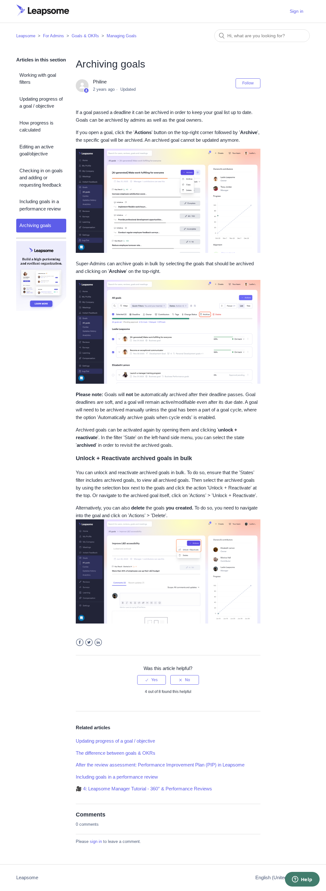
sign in (96, 841)
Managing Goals (122, 35)
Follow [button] (248, 83)
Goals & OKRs (85, 35)
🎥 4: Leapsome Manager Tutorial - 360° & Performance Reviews (144, 788)
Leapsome (25, 35)
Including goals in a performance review (40, 205)
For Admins (53, 35)
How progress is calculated (36, 126)
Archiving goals (35, 225)
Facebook (80, 642)
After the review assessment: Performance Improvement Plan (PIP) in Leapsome (160, 764)
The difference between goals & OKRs (115, 753)
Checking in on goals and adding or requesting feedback (41, 178)
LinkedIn (98, 642)
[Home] (42, 14)
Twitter (89, 642)
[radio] (151, 680)
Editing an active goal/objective (36, 150)
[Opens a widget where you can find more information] (302, 880)
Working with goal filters (37, 78)
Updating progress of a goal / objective (41, 102)
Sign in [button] (296, 11)
